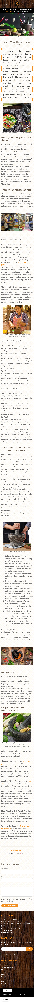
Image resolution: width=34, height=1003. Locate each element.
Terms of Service (6, 979)
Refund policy (5, 981)
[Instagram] (10, 954)
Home (7, 11)
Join (29, 948)
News (11, 11)
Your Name (4, 868)
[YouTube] (14, 954)
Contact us (4, 976)
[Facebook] (2, 954)
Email (3, 877)
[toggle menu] (2, 4)
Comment (4, 885)
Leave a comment (10, 905)
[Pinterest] (6, 954)
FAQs (3, 969)
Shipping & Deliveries (7, 967)
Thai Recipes (5, 972)
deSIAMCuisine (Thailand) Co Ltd (16, 994)
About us (3, 965)
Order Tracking (5, 983)
